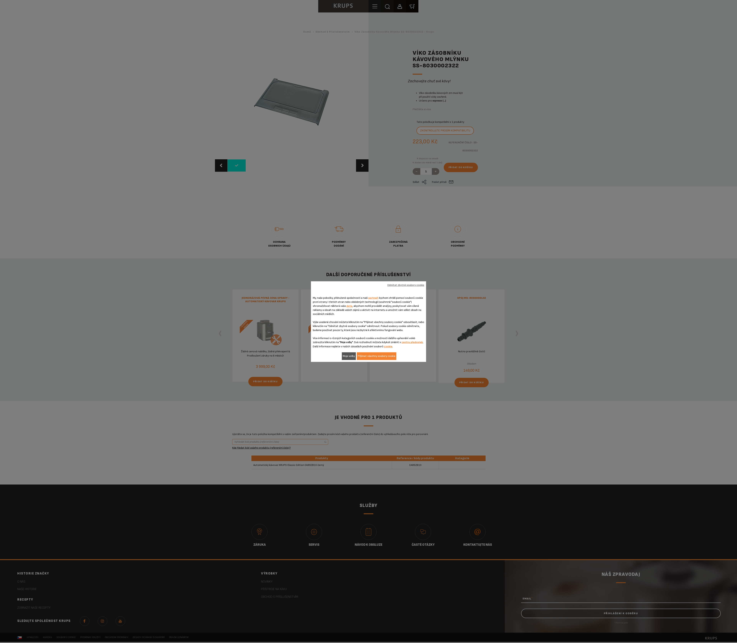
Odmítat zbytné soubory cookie (405, 285)
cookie (388, 346)
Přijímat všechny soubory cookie (376, 356)
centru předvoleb (412, 342)
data (349, 306)
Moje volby (349, 356)
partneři (373, 298)
